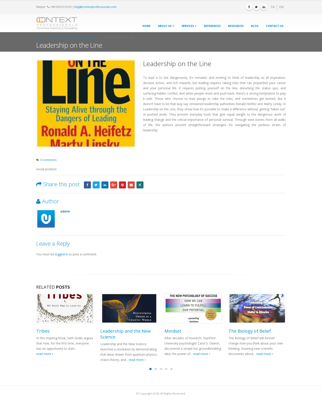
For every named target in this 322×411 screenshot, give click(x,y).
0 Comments (48, 160)
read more (44, 354)
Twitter (96, 184)
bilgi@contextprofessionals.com (95, 7)
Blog (254, 26)
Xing (139, 184)
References (212, 26)
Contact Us (274, 26)
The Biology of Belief (249, 331)
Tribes (43, 331)
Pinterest (122, 184)
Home (146, 26)
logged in (61, 254)
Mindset (173, 331)
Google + (113, 184)
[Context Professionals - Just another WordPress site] (57, 23)
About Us (165, 26)
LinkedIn (104, 184)
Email (131, 184)
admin (65, 211)
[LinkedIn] (264, 7)
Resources (236, 26)
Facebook (87, 184)
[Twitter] (256, 7)
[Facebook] (249, 7)
